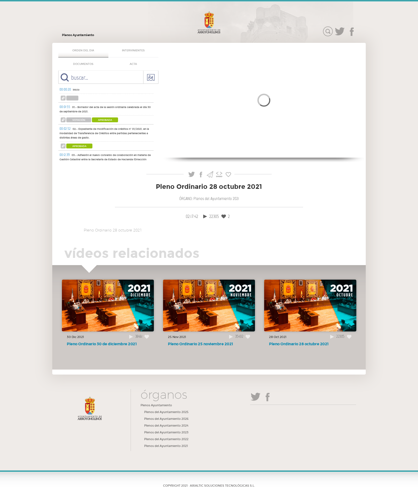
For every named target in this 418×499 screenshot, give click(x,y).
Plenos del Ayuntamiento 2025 (166, 412)
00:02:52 (65, 128)
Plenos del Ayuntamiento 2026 (166, 419)
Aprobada (105, 120)
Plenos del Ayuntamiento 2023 (166, 432)
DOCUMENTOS (83, 64)
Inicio (76, 89)
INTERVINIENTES (133, 50)
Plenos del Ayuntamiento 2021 (166, 446)
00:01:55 (65, 107)
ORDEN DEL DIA (83, 50)
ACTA (133, 64)
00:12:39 (65, 155)
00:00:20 (65, 89)
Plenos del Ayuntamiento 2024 (166, 425)
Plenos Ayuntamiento (78, 35)
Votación (78, 120)
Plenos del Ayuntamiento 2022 (166, 439)
